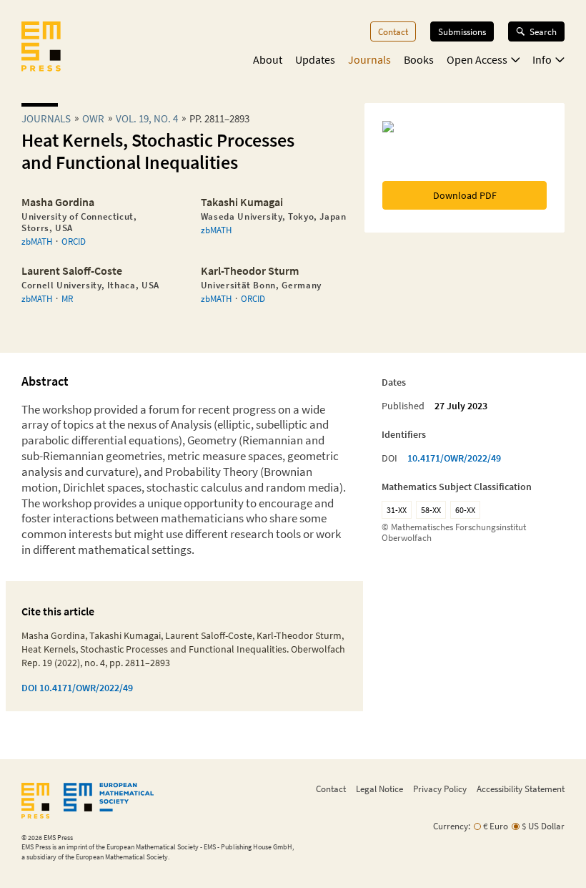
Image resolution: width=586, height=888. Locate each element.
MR (67, 298)
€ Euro (495, 826)
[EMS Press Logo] (41, 47)
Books (419, 59)
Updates (315, 59)
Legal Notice (379, 788)
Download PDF (465, 195)
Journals (369, 59)
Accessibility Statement (521, 788)
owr (93, 118)
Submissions (462, 31)
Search (543, 31)
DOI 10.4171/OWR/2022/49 (77, 687)
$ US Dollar (543, 826)
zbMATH (36, 241)
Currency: (451, 826)
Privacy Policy (440, 788)
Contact (393, 31)
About (267, 59)
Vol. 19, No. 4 (147, 118)
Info (542, 59)
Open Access (477, 59)
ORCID (73, 241)
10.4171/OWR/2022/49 (454, 458)
